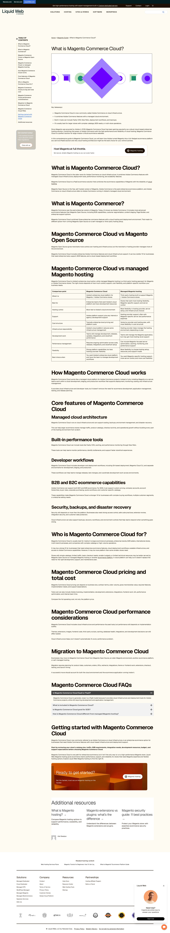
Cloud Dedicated (22, 884)
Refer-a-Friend (90, 884)
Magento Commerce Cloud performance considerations (24, 97)
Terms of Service (45, 887)
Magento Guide (62, 38)
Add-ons (19, 902)
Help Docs (65, 881)
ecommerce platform (105, 558)
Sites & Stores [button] (82, 12)
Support (129, 6)
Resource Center (67, 884)
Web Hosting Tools (68, 887)
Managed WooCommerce (24, 896)
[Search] (163, 12)
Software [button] (97, 12)
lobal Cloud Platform (47, 896)
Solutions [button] (55, 12)
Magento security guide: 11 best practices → (137, 814)
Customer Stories (45, 893)
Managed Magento (22, 893)
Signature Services (22, 899)
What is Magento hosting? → (62, 812)
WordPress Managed (23, 890)
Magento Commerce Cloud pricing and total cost (26, 90)
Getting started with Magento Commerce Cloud (25, 116)
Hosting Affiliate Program (93, 881)
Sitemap (65, 890)
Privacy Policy (44, 890)
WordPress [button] (111, 12)
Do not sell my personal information (111, 929)
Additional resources (25, 122)
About (41, 884)
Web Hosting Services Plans (50, 864)
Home (53, 38)
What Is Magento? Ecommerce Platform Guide (114, 864)
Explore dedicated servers (108, 6)
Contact (138, 6)
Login (147, 6)
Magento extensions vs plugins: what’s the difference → (102, 814)
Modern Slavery (91, 929)
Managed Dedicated (23, 881)
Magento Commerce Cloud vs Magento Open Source (26, 57)
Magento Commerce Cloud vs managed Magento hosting (24, 65)
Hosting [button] (67, 12)
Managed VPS (21, 887)
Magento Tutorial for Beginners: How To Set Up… (79, 864)
